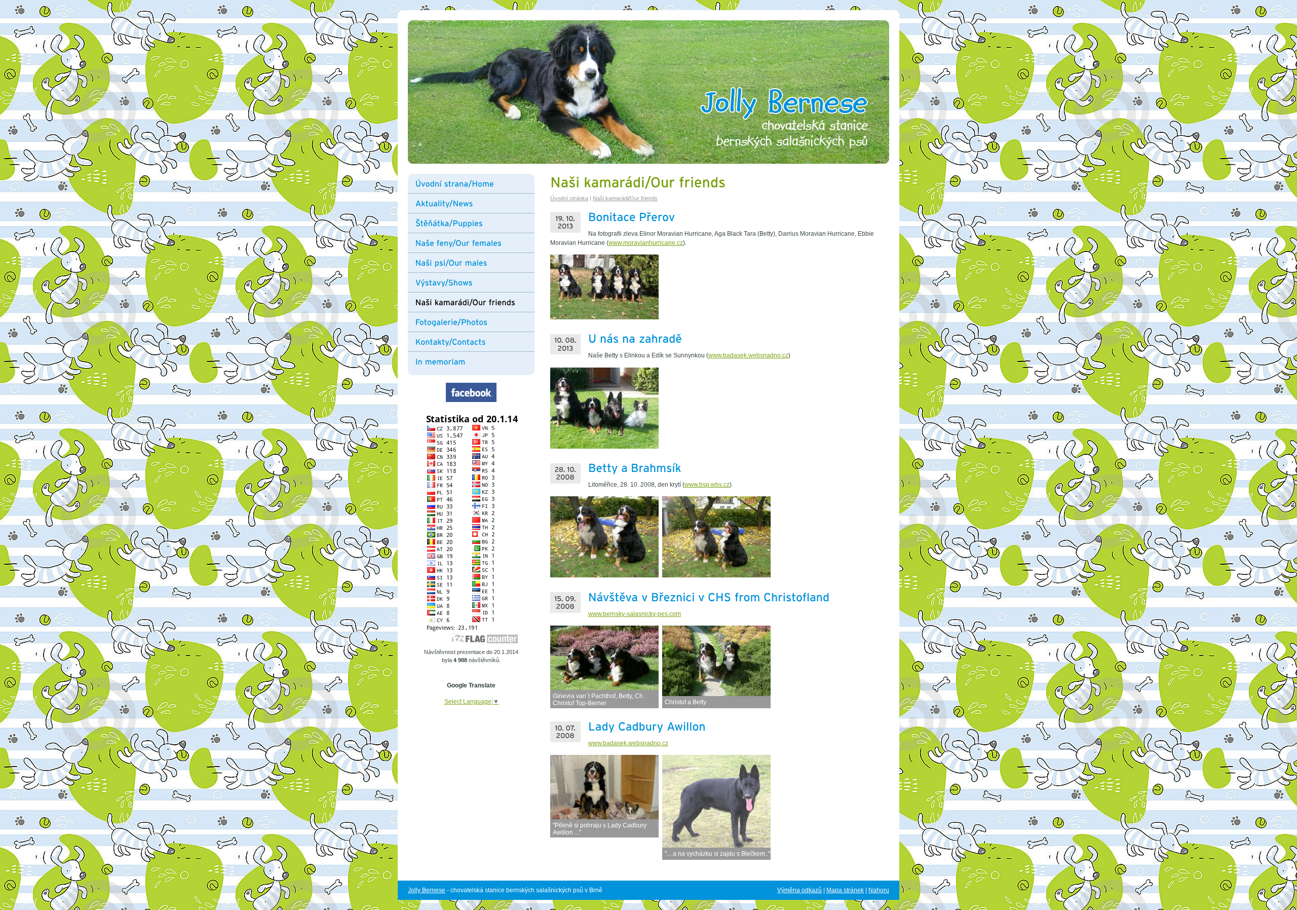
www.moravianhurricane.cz (645, 242)
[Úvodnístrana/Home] (475, 183)
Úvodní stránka (569, 198)
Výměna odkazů (799, 890)
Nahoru (878, 890)
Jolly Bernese (426, 890)
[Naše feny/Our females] (475, 242)
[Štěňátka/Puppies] (475, 223)
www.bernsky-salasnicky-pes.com (634, 613)
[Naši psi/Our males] (475, 262)
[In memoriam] (475, 359)
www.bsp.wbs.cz (707, 484)
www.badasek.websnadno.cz (748, 355)
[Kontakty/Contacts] (475, 341)
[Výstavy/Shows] (475, 282)
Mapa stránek (845, 890)
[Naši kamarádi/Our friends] (475, 302)
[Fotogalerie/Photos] (475, 322)
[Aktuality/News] (475, 203)
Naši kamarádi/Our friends (625, 198)
